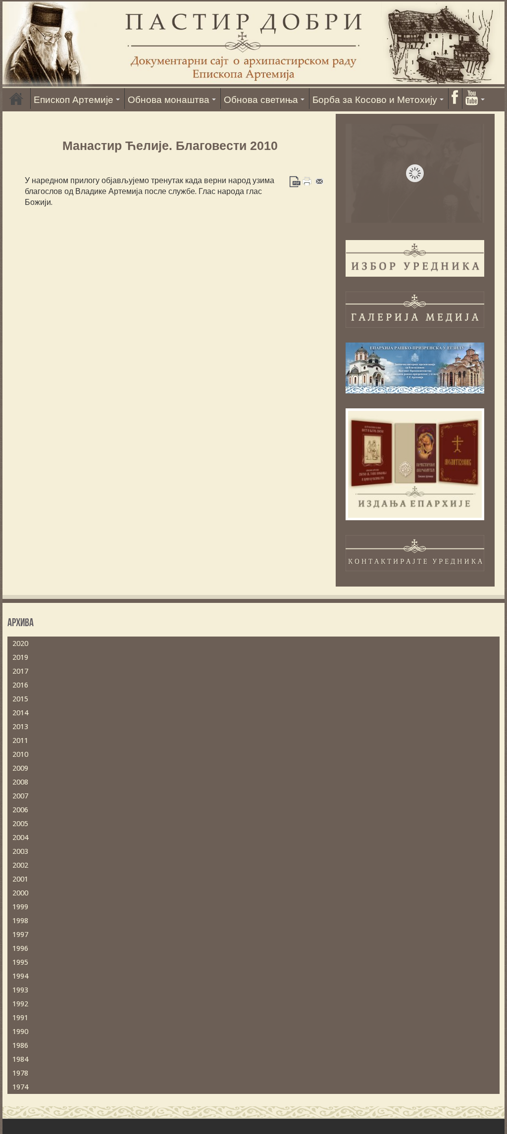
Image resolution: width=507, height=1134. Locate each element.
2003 (20, 851)
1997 (20, 934)
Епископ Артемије (73, 100)
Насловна (16, 98)
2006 (20, 809)
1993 (20, 990)
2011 (20, 740)
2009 (20, 768)
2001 (20, 879)
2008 (20, 782)
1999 (20, 906)
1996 (20, 948)
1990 (20, 1031)
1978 (20, 1073)
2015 (20, 698)
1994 (20, 976)
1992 (20, 1003)
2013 (20, 726)
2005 (20, 823)
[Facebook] (454, 98)
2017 (20, 671)
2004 (20, 837)
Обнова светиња (261, 100)
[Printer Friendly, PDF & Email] (307, 180)
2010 (20, 754)
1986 (20, 1045)
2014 (20, 712)
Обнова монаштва (168, 100)
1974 (20, 1087)
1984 (20, 1059)
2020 (20, 643)
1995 (20, 962)
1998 (20, 920)
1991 (20, 1017)
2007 (20, 795)
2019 (20, 657)
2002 (20, 865)
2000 (20, 892)
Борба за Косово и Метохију (374, 100)
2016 (20, 685)
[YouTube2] (475, 98)
